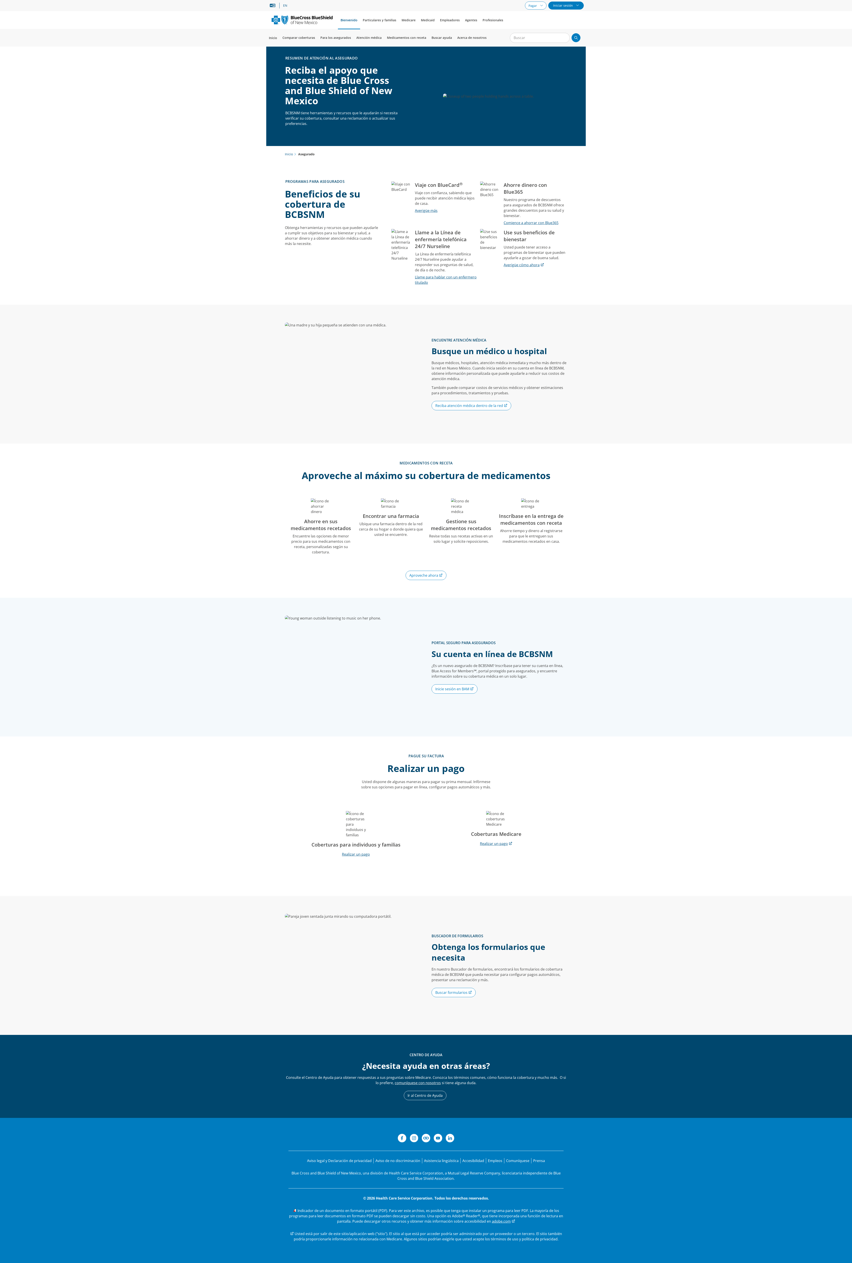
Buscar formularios (451, 992)
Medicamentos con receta (406, 38)
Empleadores (450, 20)
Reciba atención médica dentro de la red (469, 405)
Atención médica (369, 38)
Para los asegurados (335, 38)
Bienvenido (349, 20)
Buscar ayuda (442, 38)
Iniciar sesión (563, 5)
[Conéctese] (426, 1139)
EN (285, 6)
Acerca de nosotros (472, 38)
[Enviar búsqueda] (576, 37)
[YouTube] (438, 1139)
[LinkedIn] (450, 1139)
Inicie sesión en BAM (452, 689)
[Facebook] (402, 1139)
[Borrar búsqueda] (564, 38)
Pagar (533, 6)
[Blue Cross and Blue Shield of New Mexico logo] (302, 20)
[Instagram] (414, 1139)
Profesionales (493, 20)
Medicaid (428, 20)
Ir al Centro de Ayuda (425, 1095)
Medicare (409, 20)
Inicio (273, 38)
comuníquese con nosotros (418, 1082)
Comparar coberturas (298, 38)
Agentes (471, 20)
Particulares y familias (379, 20)
